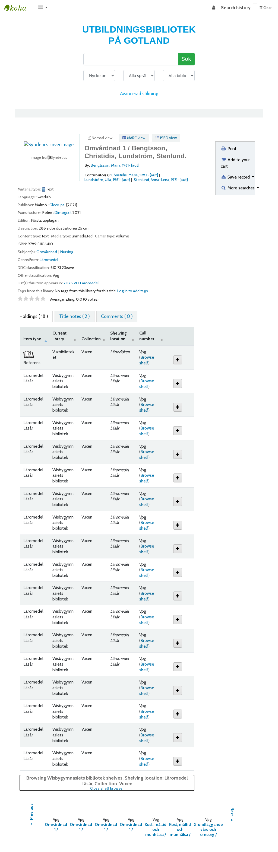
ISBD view (168, 137)
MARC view (135, 137)
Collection (91, 338)
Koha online (17, 7)
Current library (59, 335)
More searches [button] (241, 187)
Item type (32, 338)
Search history (236, 7)
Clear (267, 7)
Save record (238, 177)
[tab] (74, 317)
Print (231, 148)
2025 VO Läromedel (81, 283)
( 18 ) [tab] (34, 316)
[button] (43, 8)
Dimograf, (63, 212)
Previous (31, 812)
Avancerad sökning (139, 93)
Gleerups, (57, 204)
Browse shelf (146, 360)
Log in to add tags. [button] (133, 290)
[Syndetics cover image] (48, 144)
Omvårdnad (46, 251)
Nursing (66, 251)
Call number (146, 335)
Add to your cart (235, 163)
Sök (186, 59)
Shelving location (118, 335)
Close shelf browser (125, 788)
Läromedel (49, 259)
